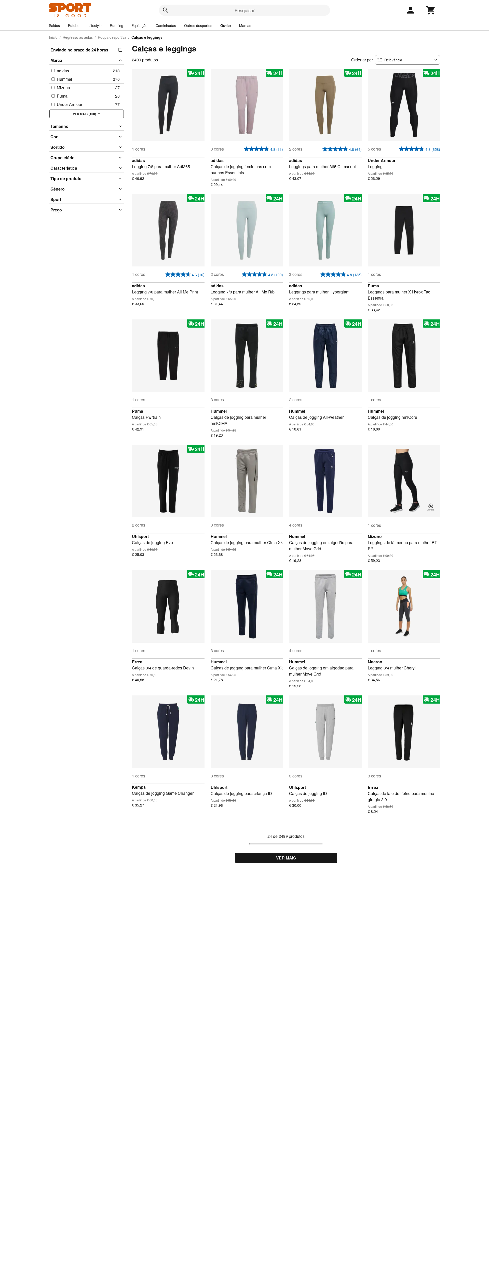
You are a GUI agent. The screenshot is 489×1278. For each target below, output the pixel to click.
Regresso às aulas (78, 37)
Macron (375, 662)
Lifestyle (95, 25)
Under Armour (382, 160)
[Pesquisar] (165, 10)
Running (116, 25)
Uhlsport (140, 536)
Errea (137, 662)
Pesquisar (245, 10)
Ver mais (286, 858)
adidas (138, 160)
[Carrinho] (431, 10)
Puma (373, 286)
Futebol (74, 25)
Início (53, 37)
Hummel (219, 411)
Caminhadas (166, 25)
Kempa (139, 787)
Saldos (54, 25)
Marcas (245, 25)
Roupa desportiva (112, 37)
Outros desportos (198, 25)
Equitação (139, 25)
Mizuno (375, 536)
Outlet (225, 25)
